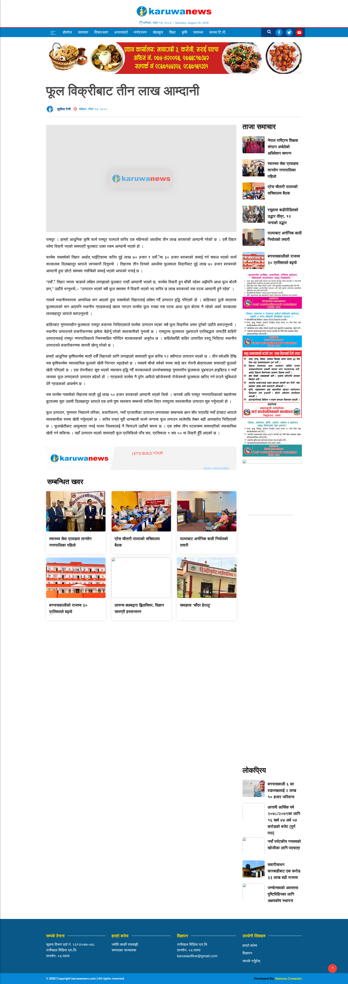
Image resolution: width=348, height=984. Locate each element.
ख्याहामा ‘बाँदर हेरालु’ (195, 605)
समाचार (83, 32)
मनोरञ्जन (140, 32)
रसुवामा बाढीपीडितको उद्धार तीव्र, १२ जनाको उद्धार (283, 216)
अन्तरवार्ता (121, 32)
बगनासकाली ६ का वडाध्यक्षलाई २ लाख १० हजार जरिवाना (282, 790)
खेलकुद (158, 32)
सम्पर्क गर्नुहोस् (251, 961)
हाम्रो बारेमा (249, 946)
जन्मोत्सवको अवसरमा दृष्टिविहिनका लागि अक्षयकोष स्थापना (283, 894)
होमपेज (67, 32)
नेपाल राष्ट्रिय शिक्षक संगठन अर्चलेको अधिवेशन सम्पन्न (283, 146)
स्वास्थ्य (198, 32)
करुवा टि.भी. (217, 32)
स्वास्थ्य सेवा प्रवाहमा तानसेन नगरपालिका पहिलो (283, 170)
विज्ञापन (247, 953)
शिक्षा (172, 32)
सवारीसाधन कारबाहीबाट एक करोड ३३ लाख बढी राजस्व (284, 871)
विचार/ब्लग (101, 32)
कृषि (184, 32)
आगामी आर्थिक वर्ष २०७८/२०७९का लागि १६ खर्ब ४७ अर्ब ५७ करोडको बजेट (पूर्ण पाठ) (284, 820)
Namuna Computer (288, 978)
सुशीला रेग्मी (64, 109)
